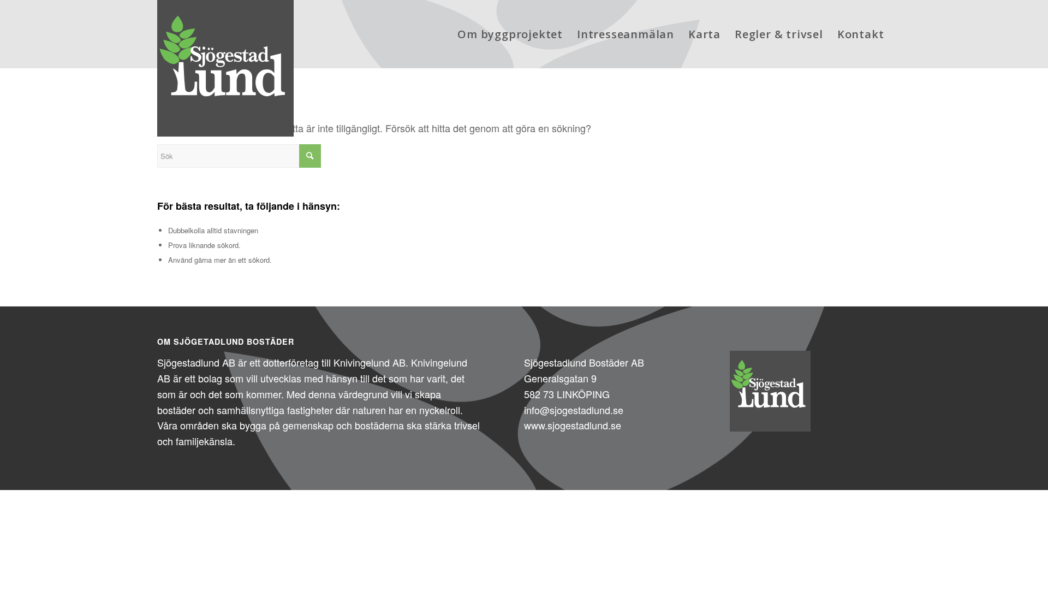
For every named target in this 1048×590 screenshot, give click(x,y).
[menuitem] (510, 34)
